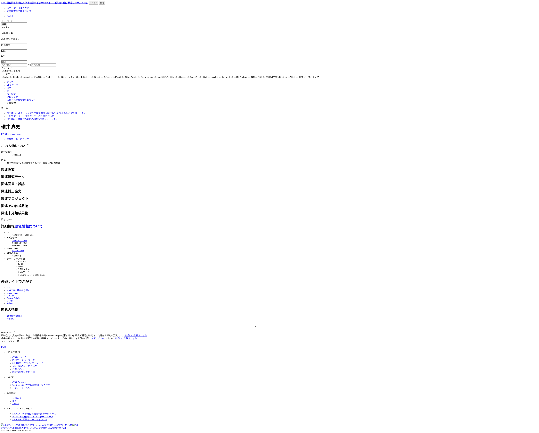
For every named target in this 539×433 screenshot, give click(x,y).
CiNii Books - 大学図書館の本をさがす (31, 385)
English (10, 16)
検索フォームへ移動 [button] (78, 2)
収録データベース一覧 (23, 360)
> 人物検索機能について (24, 100)
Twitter (15, 403)
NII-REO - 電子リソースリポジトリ (29, 419)
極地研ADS (256, 77)
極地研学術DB (273, 77)
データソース (8, 74)
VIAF (9, 287)
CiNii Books (147, 77)
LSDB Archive (240, 77)
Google (10, 301)
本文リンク (6, 68)
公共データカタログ (308, 77)
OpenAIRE (289, 77)
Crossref (26, 77)
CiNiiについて (19, 357)
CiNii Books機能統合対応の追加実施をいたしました (32, 119)
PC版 (3, 347)
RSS (14, 401)
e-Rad (204, 77)
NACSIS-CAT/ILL (165, 77)
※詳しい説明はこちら (136, 335)
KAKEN (193, 77)
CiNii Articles (131, 77)
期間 (3, 62)
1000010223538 (19, 240)
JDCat (106, 77)
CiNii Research (19, 382)
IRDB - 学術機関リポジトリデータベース (32, 416)
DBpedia (181, 77)
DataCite (37, 77)
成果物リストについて (18, 139)
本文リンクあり (12, 71)
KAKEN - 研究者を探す (18, 290)
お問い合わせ (98, 338)
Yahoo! (10, 303)
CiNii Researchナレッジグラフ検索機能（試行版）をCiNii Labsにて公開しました (46, 113)
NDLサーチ (51, 77)
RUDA (97, 77)
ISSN (3, 51)
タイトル (5, 27)
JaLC (7, 77)
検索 (102, 3)
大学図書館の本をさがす (19, 11)
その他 (10, 319)
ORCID (10, 295)
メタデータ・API (20, 388)
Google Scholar (14, 298)
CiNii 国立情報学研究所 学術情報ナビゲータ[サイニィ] (28, 2)
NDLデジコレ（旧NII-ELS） (75, 77)
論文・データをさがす (18, 8)
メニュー (93, 3)
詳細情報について (29, 226)
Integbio (214, 77)
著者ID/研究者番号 (10, 39)
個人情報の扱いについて (24, 366)
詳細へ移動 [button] (62, 2)
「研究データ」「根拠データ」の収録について (30, 116)
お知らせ (16, 398)
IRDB (16, 77)
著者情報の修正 (14, 316)
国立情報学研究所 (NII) (23, 372)
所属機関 (5, 45)
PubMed (225, 77)
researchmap (15, 134)
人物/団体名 (7, 33)
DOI (3, 56)
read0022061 (18, 250)
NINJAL (117, 77)
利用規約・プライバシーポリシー (29, 363)
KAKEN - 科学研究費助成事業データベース (34, 413)
